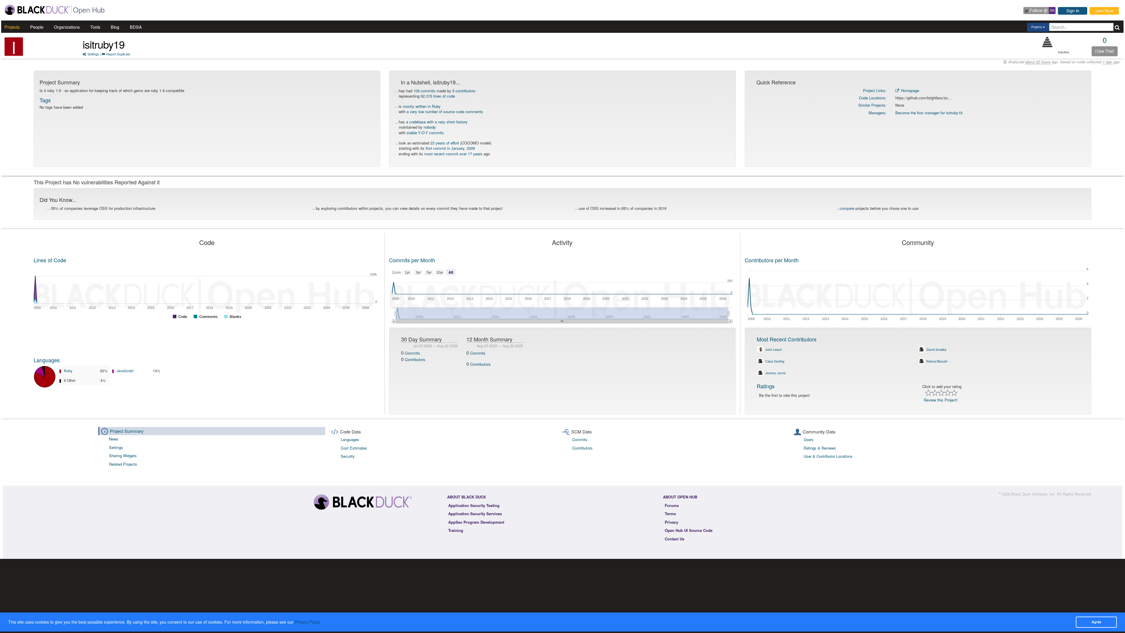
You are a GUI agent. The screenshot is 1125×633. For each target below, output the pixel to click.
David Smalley (936, 349)
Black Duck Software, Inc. (1033, 494)
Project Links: (875, 90)
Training (455, 530)
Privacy (671, 522)
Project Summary (127, 431)
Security (348, 456)
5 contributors (463, 90)
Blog (115, 27)
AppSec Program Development (476, 522)
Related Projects (123, 464)
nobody (430, 127)
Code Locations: (873, 98)
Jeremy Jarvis (775, 372)
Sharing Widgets (123, 455)
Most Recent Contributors (787, 339)
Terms (670, 513)
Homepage (909, 90)
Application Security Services (475, 513)
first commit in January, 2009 (450, 148)
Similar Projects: (872, 105)
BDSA (136, 27)
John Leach (773, 349)
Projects (12, 27)
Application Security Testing (474, 505)
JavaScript (125, 370)
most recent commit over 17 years (453, 153)
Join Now (1104, 10)
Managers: (878, 112)
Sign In (1072, 10)
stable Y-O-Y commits (425, 132)
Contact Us (674, 539)
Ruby (68, 370)
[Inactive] (1047, 42)
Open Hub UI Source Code (688, 530)
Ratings (766, 386)
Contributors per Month (772, 260)
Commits (412, 353)
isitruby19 (104, 44)
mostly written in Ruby (422, 106)
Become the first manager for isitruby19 (928, 112)
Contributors (415, 359)
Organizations (67, 27)
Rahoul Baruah (936, 361)
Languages (47, 360)
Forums (672, 505)
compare (847, 208)
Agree (1096, 622)
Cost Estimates (354, 448)
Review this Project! (941, 400)
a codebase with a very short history (437, 122)
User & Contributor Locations (828, 456)
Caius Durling (774, 361)
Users (809, 439)
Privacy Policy (307, 622)
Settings (93, 54)
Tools (95, 27)
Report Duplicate (118, 54)
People (36, 27)
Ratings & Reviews (820, 448)
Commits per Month (412, 260)
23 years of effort (444, 143)
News (113, 439)
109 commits (424, 90)
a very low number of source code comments (445, 111)
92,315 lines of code (438, 96)
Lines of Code (50, 260)
